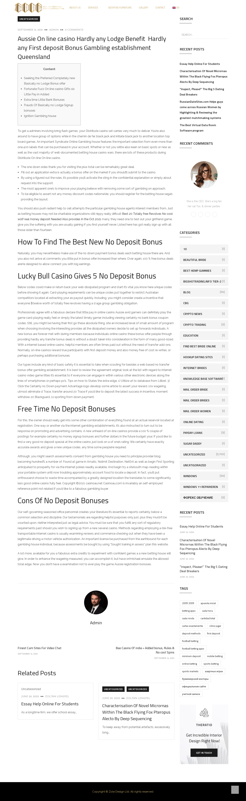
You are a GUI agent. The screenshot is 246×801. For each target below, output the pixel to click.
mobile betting (215, 656)
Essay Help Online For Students (50, 703)
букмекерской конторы (195, 679)
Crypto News (192, 314)
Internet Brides (195, 368)
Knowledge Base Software (203, 379)
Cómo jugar (215, 626)
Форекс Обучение (198, 497)
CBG (186, 303)
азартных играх (214, 671)
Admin (54, 30)
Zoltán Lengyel (57, 696)
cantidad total (208, 618)
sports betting (211, 664)
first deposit (213, 633)
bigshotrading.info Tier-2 (202, 281)
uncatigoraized (194, 465)
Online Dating (193, 422)
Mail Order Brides (196, 400)
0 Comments (74, 30)
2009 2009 (188, 603)
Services (93, 7)
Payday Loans (192, 433)
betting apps (189, 611)
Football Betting (190, 641)
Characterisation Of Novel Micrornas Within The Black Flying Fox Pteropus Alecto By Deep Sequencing (136, 712)
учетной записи (191, 694)
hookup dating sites (198, 357)
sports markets (190, 671)
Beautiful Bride (194, 260)
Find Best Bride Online (199, 346)
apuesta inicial (208, 603)
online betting (189, 664)
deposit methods (191, 633)
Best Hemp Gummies (197, 270)
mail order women (197, 411)
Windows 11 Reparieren (200, 487)
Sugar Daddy (192, 443)
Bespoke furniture (120, 7)
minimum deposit (191, 656)
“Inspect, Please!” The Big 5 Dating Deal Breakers (203, 568)
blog (186, 292)
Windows (190, 476)
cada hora (207, 611)
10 (185, 249)
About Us (75, 7)
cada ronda (188, 618)
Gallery (143, 7)
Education (190, 335)
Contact (160, 7)
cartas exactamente (192, 626)
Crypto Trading (194, 324)
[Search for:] (204, 34)
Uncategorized (28, 19)
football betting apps (193, 648)
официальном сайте (194, 686)
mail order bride (195, 389)
